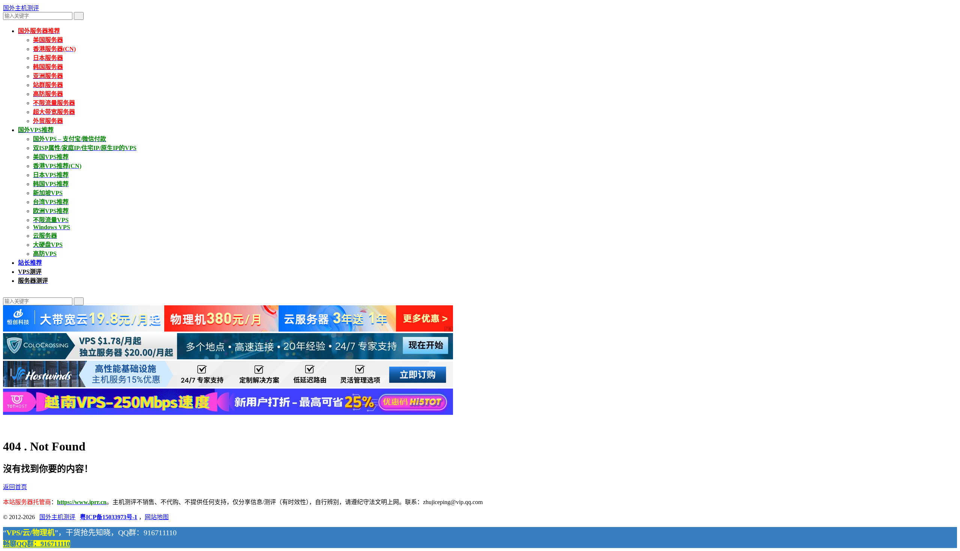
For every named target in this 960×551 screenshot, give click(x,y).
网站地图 (157, 517)
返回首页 (15, 487)
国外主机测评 (21, 8)
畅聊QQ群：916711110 (36, 544)
